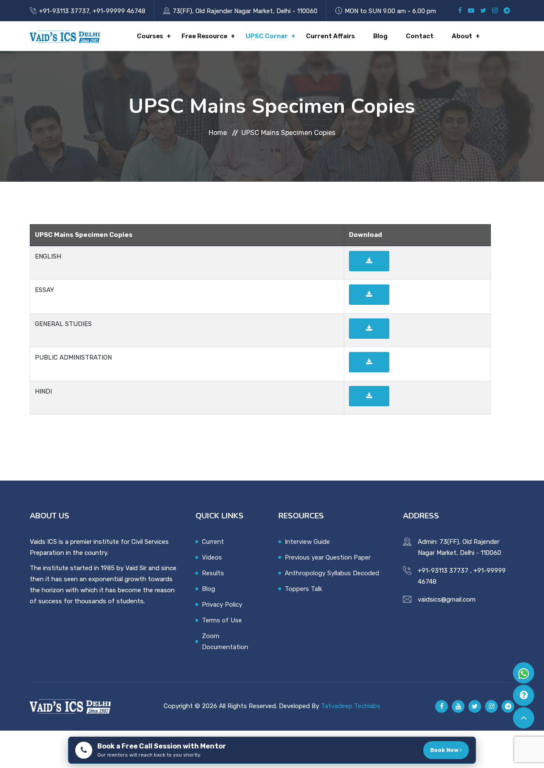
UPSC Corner (267, 36)
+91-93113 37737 (64, 11)
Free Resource (204, 36)
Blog (380, 36)
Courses (150, 36)
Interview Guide (307, 542)
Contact (420, 36)
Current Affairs (330, 36)
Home (218, 133)
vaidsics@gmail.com (447, 599)
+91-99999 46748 (119, 11)
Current (213, 542)
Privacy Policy (222, 604)
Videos (212, 557)
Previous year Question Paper (328, 557)
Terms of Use (222, 620)
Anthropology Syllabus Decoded (332, 573)
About (462, 36)
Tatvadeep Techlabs (350, 706)
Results (213, 573)
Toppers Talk (303, 589)
